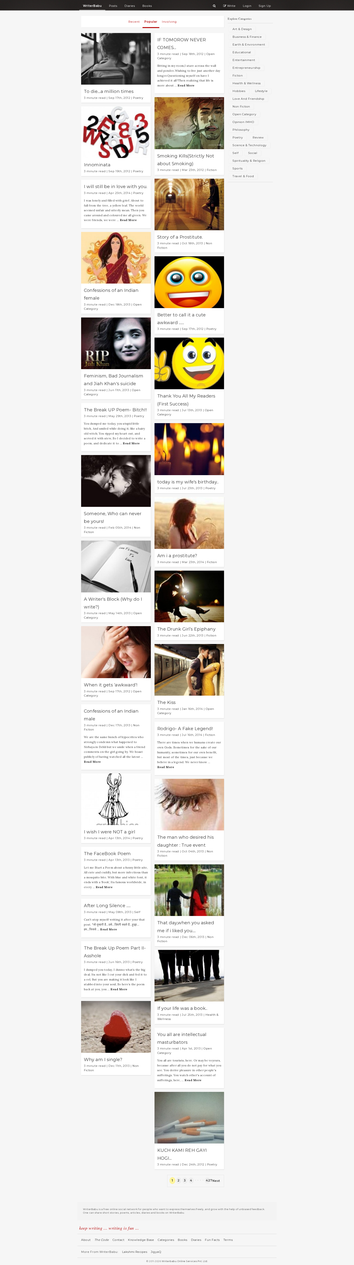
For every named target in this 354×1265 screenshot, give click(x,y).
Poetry (138, 98)
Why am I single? (103, 1059)
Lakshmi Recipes (134, 1252)
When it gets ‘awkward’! (111, 685)
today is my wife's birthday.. (188, 482)
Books (182, 1240)
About (86, 1240)
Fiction (212, 170)
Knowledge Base (141, 1240)
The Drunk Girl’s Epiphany (186, 629)
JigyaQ (156, 1252)
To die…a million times (108, 91)
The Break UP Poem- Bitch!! (115, 409)
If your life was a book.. (182, 1008)
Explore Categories (239, 18)
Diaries (196, 1240)
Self (137, 912)
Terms (228, 1240)
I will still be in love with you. (115, 186)
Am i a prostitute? (177, 555)
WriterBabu (92, 6)
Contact (118, 1240)
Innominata (97, 164)
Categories (166, 1240)
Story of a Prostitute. (180, 237)
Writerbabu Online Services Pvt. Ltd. (185, 1261)
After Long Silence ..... (107, 905)
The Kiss (166, 702)
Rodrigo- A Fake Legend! (185, 728)
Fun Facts (212, 1240)
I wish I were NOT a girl (109, 831)
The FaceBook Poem (107, 853)
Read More (128, 220)
